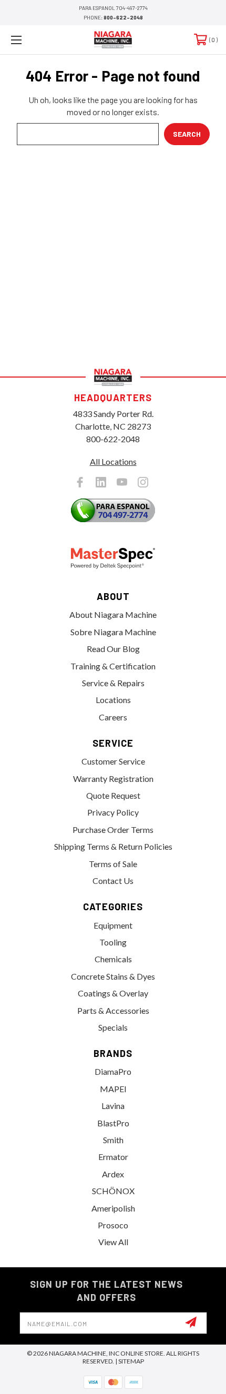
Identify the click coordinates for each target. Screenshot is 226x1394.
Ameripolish (113, 1208)
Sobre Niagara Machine (113, 632)
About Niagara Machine (113, 614)
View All (113, 1242)
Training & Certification (113, 666)
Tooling (113, 942)
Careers (113, 717)
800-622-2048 (123, 17)
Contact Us (113, 881)
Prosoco (113, 1225)
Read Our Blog (113, 649)
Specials (113, 1027)
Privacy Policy (113, 812)
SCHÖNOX (113, 1191)
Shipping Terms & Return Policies (113, 846)
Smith (113, 1140)
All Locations (113, 461)
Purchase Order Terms (113, 830)
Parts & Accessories (113, 1010)
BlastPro (113, 1123)
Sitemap (131, 1361)
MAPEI (113, 1089)
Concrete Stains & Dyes (113, 976)
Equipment (113, 925)
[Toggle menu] (31, 39)
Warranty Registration (113, 779)
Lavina (113, 1106)
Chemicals (113, 959)
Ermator (113, 1157)
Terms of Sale (113, 864)
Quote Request (113, 795)
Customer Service (113, 761)
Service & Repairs (113, 683)
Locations (113, 700)
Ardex (113, 1174)
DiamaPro (113, 1071)
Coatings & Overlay (113, 993)
